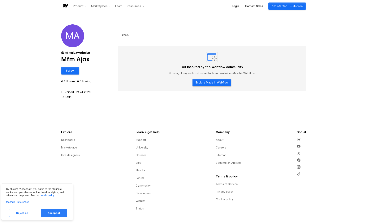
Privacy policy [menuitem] (225, 191)
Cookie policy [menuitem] (225, 199)
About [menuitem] (219, 139)
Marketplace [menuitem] (69, 147)
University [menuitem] (142, 147)
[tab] (125, 35)
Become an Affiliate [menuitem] (228, 162)
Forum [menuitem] (140, 178)
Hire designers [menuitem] (70, 155)
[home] (65, 6)
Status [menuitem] (140, 208)
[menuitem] (299, 139)
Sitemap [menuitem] (221, 155)
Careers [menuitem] (221, 147)
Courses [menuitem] (141, 155)
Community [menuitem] (143, 185)
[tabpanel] (212, 68)
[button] (80, 6)
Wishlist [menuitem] (140, 200)
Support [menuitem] (141, 139)
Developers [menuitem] (143, 193)
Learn (118, 6)
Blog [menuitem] (138, 162)
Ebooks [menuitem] (140, 170)
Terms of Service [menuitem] (227, 184)
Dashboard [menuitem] (68, 139)
